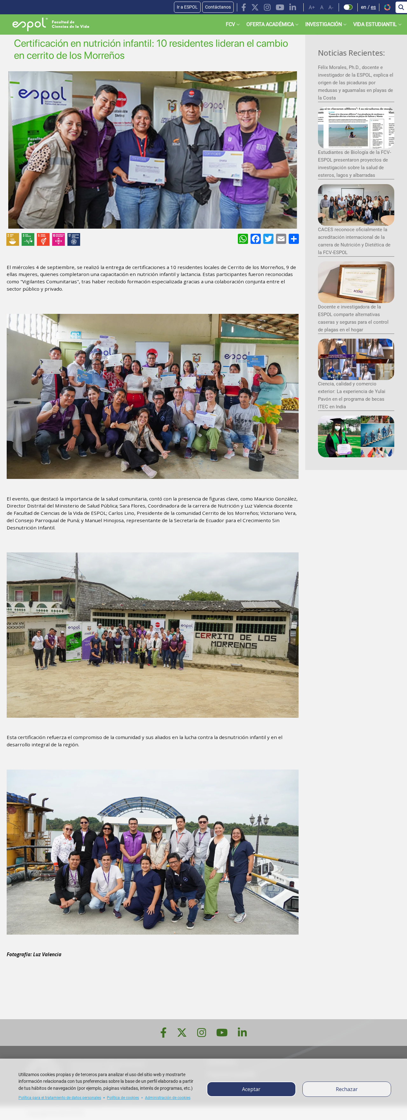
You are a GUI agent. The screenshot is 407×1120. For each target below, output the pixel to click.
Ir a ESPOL (187, 7)
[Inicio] (45, 24)
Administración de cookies (167, 1098)
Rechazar (347, 1089)
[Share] (293, 238)
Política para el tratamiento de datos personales (59, 1098)
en (363, 7)
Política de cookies (123, 1098)
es (373, 7)
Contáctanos (218, 7)
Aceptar (251, 1089)
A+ (312, 7)
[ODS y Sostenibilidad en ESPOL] (78, 239)
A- (331, 7)
